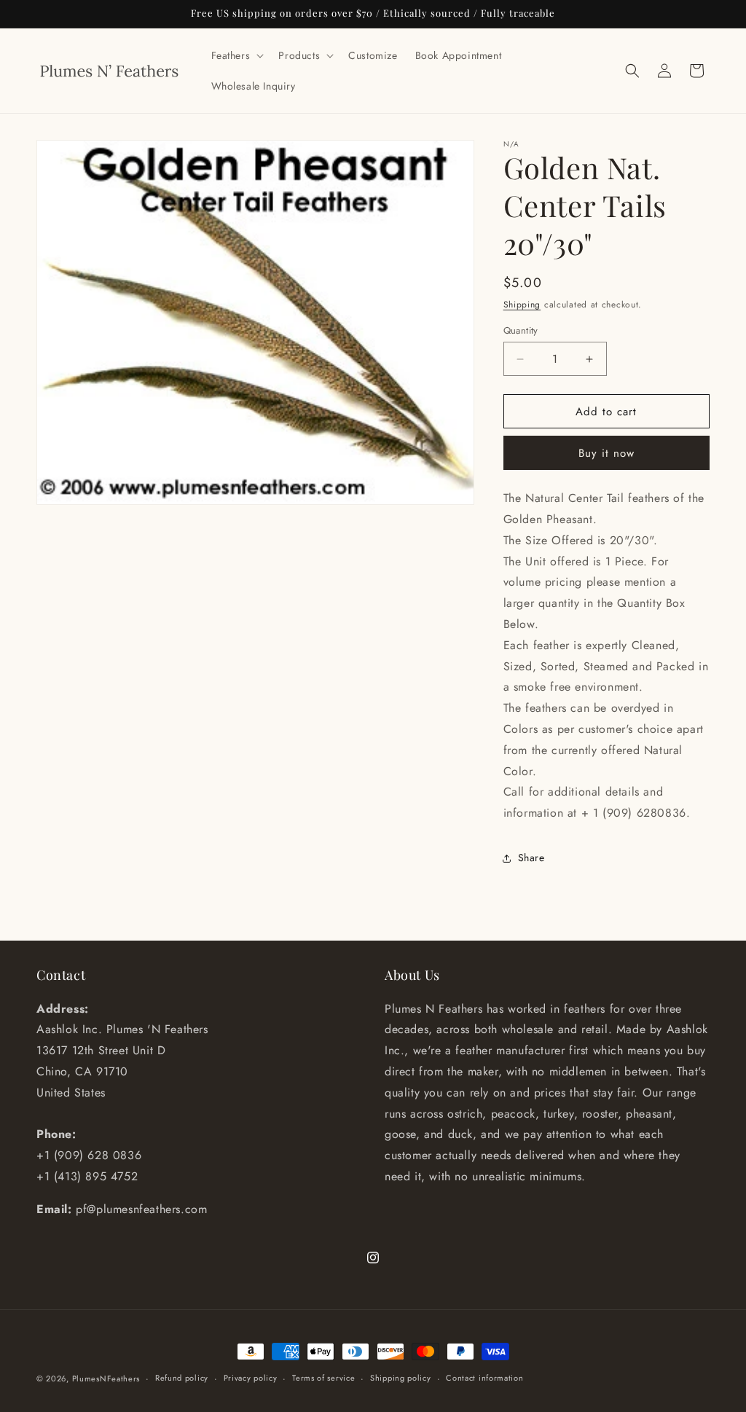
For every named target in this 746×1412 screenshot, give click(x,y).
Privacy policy (251, 1378)
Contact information (484, 1378)
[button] (236, 55)
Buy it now (606, 453)
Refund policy (181, 1378)
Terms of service (323, 1378)
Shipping (522, 304)
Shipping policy (400, 1378)
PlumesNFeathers (106, 1378)
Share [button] (531, 857)
